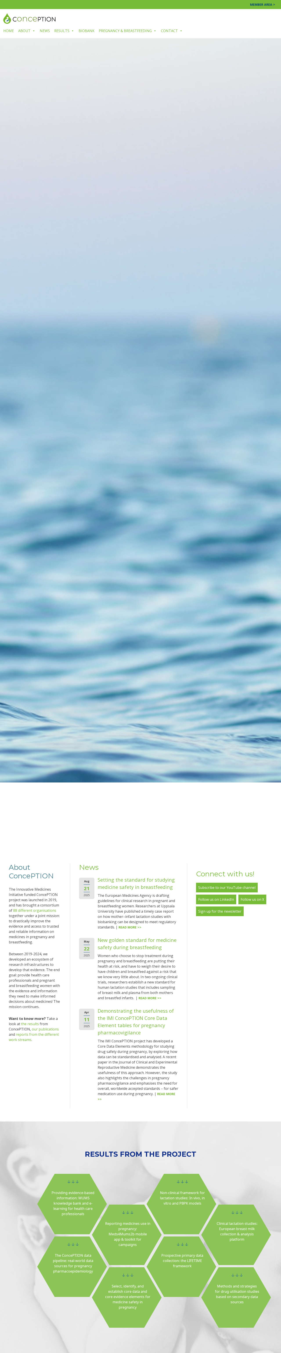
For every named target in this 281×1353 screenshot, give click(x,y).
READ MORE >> (130, 927)
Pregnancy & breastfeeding (125, 30)
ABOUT (24, 30)
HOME (8, 30)
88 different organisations (34, 910)
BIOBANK (86, 30)
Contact (169, 30)
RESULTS (61, 30)
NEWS (45, 30)
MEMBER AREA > (262, 4)
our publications (45, 1029)
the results (30, 1023)
